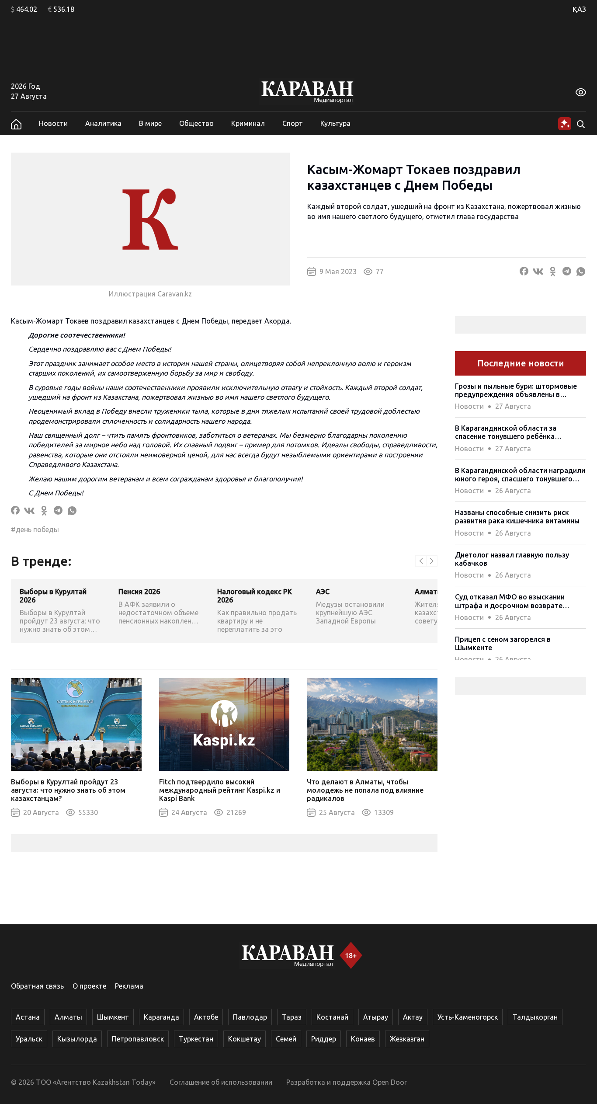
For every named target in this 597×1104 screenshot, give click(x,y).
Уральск (29, 1039)
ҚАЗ (579, 9)
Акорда (277, 321)
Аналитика (103, 123)
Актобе (206, 1017)
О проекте (89, 986)
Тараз (292, 1017)
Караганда (161, 1017)
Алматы (68, 1017)
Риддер (323, 1039)
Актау (413, 1017)
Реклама (129, 986)
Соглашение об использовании (221, 1082)
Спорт (292, 123)
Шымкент (113, 1017)
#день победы (35, 529)
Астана (28, 1017)
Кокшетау (244, 1039)
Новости (53, 123)
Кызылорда (77, 1039)
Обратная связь (37, 986)
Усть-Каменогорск (467, 1017)
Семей (286, 1039)
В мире (150, 123)
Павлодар (250, 1017)
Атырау (375, 1017)
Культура (335, 123)
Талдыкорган (535, 1017)
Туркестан (196, 1039)
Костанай (332, 1017)
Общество (196, 123)
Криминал (248, 123)
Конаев (363, 1039)
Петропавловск (138, 1039)
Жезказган (407, 1039)
